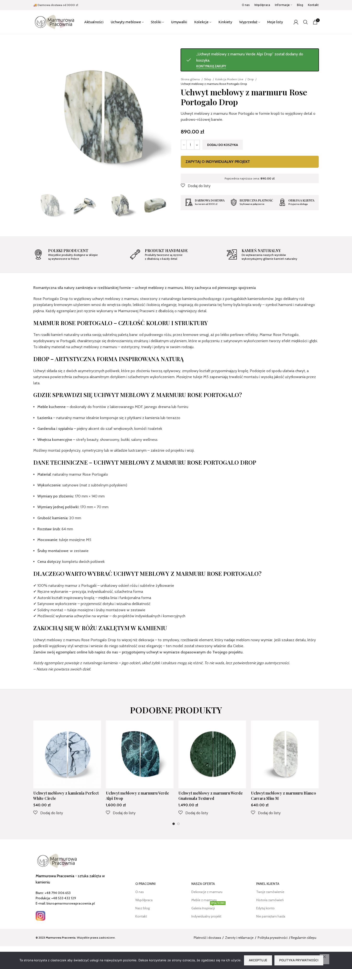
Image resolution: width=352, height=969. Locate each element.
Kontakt (141, 916)
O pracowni (145, 884)
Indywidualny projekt (206, 916)
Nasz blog (142, 908)
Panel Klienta (267, 884)
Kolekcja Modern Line (229, 79)
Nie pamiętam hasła (270, 916)
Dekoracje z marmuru (206, 892)
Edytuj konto (265, 908)
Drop (251, 79)
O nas (139, 892)
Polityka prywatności (273, 937)
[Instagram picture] (40, 916)
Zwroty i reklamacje (239, 937)
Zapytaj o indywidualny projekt (218, 161)
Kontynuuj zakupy (211, 66)
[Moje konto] (296, 22)
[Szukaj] (305, 22)
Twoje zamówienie (270, 892)
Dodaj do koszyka (222, 144)
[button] (195, 186)
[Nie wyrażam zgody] (324, 959)
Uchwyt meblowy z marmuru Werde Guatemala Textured (210, 795)
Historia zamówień (270, 900)
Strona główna (190, 79)
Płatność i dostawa (207, 937)
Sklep (208, 79)
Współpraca (144, 900)
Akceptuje (258, 960)
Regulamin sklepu (303, 937)
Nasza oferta (203, 884)
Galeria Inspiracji (208, 907)
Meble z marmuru (204, 900)
